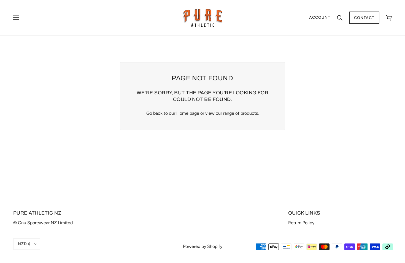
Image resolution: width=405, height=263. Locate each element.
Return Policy (301, 222)
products (249, 113)
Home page (187, 113)
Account (319, 17)
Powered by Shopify (202, 246)
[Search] (340, 17)
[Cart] (389, 17)
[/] (202, 17)
